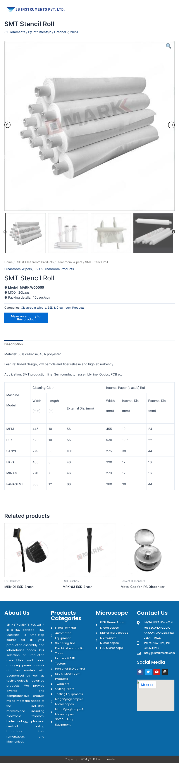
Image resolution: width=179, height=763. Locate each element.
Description (13, 344)
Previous (5, 232)
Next (173, 232)
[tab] (13, 344)
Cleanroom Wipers (69, 262)
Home (8, 262)
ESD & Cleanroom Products (34, 262)
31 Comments (14, 32)
